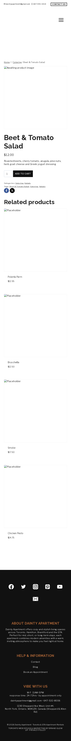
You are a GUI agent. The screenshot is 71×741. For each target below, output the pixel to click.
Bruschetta (13, 362)
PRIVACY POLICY (37, 730)
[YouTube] (59, 586)
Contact (35, 661)
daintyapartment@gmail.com (26, 700)
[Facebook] (6, 190)
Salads (27, 183)
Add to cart (23, 174)
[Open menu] (64, 20)
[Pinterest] (47, 586)
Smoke (11, 447)
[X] (12, 190)
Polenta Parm (15, 277)
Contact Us (59, 4)
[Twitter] (23, 586)
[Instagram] (35, 586)
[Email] (35, 599)
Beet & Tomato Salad (19, 186)
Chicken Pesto (15, 533)
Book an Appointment (35, 672)
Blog (35, 667)
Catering (19, 183)
